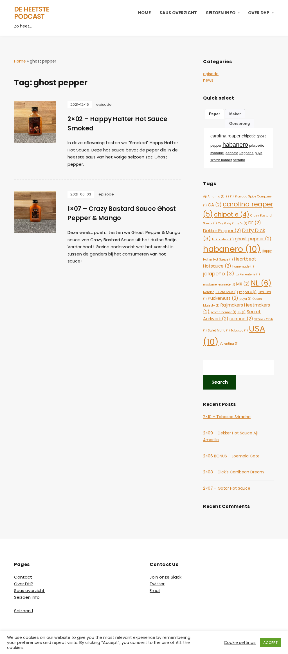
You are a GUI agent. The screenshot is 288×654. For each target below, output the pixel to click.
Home (144, 13)
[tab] (214, 114)
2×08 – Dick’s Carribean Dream (233, 472)
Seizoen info (220, 13)
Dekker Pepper (222, 231)
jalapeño (218, 273)
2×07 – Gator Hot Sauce (226, 488)
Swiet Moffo (219, 330)
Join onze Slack (165, 577)
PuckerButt (223, 298)
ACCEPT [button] (270, 642)
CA (215, 205)
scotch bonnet (223, 312)
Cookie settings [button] (240, 642)
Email (155, 590)
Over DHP (258, 13)
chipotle (231, 214)
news (208, 80)
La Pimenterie (247, 274)
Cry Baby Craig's (232, 223)
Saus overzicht (178, 13)
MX (243, 284)
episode (104, 104)
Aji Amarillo (213, 196)
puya (245, 299)
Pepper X (247, 292)
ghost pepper (253, 239)
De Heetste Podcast (31, 12)
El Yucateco (223, 239)
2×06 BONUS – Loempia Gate (231, 456)
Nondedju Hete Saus (220, 292)
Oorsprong (239, 123)
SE (241, 312)
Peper (214, 114)
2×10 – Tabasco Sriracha (227, 417)
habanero (232, 249)
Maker (235, 114)
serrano (241, 319)
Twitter (157, 584)
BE (230, 196)
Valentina (229, 344)
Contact (23, 577)
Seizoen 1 (23, 611)
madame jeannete (219, 284)
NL (261, 283)
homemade (243, 266)
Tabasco (239, 330)
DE (254, 223)
